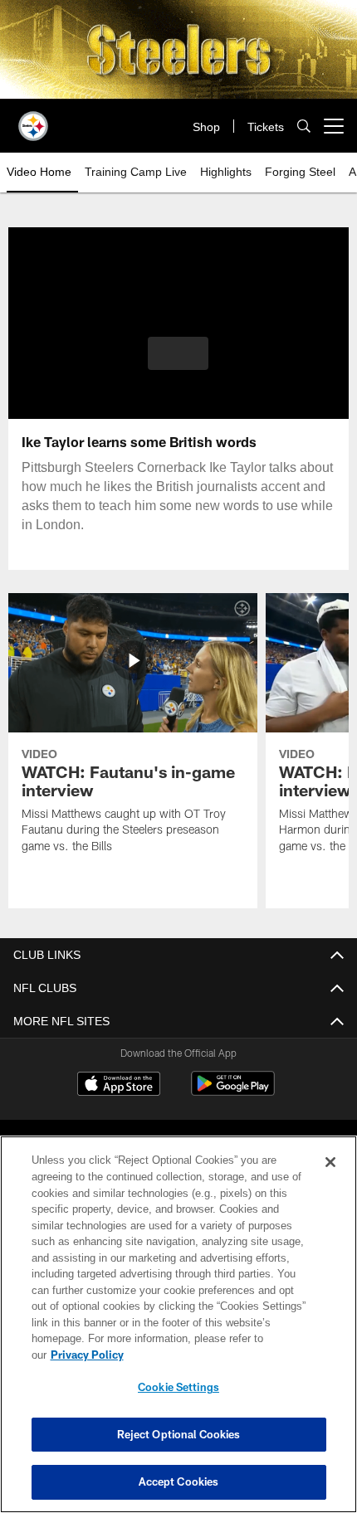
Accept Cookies (179, 1481)
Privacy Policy (215, 1354)
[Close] (330, 1178)
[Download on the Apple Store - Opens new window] (119, 1086)
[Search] (304, 126)
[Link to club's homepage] (33, 119)
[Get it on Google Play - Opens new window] (233, 1092)
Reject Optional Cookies (179, 1434)
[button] (178, 353)
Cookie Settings (178, 1387)
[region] (178, 1332)
